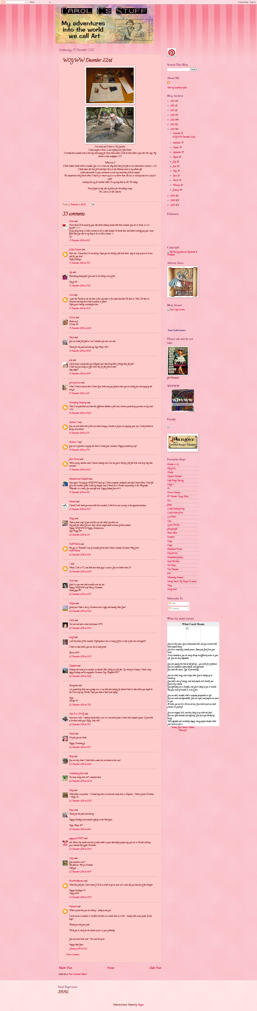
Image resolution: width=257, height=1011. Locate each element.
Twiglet (72, 603)
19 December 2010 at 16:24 (80, 469)
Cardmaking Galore (76, 773)
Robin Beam (172, 533)
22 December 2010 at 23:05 (80, 801)
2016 (172, 105)
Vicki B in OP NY (76, 714)
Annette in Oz (172, 464)
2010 (172, 129)
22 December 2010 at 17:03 (80, 705)
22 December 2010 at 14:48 (80, 628)
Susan (71, 580)
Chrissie (72, 317)
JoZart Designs (75, 249)
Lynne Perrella (173, 525)
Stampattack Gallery (175, 557)
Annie (71, 221)
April (175, 176)
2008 (172, 200)
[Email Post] (92, 204)
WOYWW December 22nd (183, 137)
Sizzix (169, 541)
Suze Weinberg (173, 561)
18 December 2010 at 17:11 (79, 433)
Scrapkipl (170, 537)
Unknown (73, 906)
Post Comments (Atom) (78, 974)
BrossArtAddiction (76, 881)
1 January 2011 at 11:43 (78, 948)
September (177, 152)
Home (110, 968)
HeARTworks (74, 544)
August (176, 157)
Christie (170, 472)
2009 (172, 196)
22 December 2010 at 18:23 (80, 764)
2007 (172, 205)
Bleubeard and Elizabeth (78, 479)
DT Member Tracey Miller (178, 496)
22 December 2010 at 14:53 (80, 656)
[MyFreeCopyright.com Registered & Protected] (182, 254)
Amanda (72, 501)
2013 (172, 115)
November (177, 143)
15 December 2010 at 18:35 (80, 308)
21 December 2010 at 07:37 (80, 509)
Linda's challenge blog (176, 508)
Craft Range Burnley (175, 480)
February (176, 185)
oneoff (71, 637)
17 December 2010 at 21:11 (79, 393)
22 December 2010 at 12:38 (80, 571)
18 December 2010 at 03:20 (80, 413)
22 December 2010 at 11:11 (79, 535)
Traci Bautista (172, 569)
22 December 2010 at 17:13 (79, 724)
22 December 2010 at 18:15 (80, 747)
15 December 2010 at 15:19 (79, 263)
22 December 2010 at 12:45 (80, 594)
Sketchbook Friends (174, 549)
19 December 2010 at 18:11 (79, 492)
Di (168, 488)
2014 (172, 110)
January (176, 190)
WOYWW (172, 589)
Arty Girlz (171, 468)
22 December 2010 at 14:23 (80, 611)
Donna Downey (173, 492)
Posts (173, 603)
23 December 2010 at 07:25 (80, 897)
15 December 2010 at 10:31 (79, 240)
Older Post (155, 968)
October (176, 147)
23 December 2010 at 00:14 (80, 829)
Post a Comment (72, 954)
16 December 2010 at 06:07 (80, 373)
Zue (70, 272)
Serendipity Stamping (77, 402)
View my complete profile (177, 87)
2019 (172, 101)
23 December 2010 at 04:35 (80, 849)
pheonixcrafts (172, 529)
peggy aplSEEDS (76, 838)
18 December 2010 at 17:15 (79, 450)
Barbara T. (73, 422)
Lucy (169, 521)
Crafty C (170, 484)
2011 (172, 124)
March (176, 180)
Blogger (141, 1005)
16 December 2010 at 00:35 (80, 351)
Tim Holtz (171, 565)
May (175, 171)
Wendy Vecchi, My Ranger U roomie (181, 581)
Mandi (72, 734)
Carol (71, 295)
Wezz (169, 585)
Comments (175, 608)
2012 (172, 120)
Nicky (71, 790)
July (175, 161)
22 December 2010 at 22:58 (80, 781)
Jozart (169, 504)
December (177, 133)
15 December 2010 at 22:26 (80, 328)
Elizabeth (73, 666)
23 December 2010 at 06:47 (80, 872)
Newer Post (65, 968)
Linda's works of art (175, 512)
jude (70, 360)
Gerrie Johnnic (75, 382)
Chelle (71, 620)
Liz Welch (171, 516)
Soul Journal (172, 553)
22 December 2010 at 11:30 (79, 554)
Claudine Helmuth (174, 476)
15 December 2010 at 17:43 (79, 286)
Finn (169, 500)
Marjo (71, 337)
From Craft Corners (177, 330)
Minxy (71, 518)
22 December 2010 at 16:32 (80, 676)
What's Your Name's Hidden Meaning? (182, 729)
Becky (71, 756)
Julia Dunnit (74, 459)
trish (169, 573)
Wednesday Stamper (175, 577)
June (175, 166)
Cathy (71, 858)
